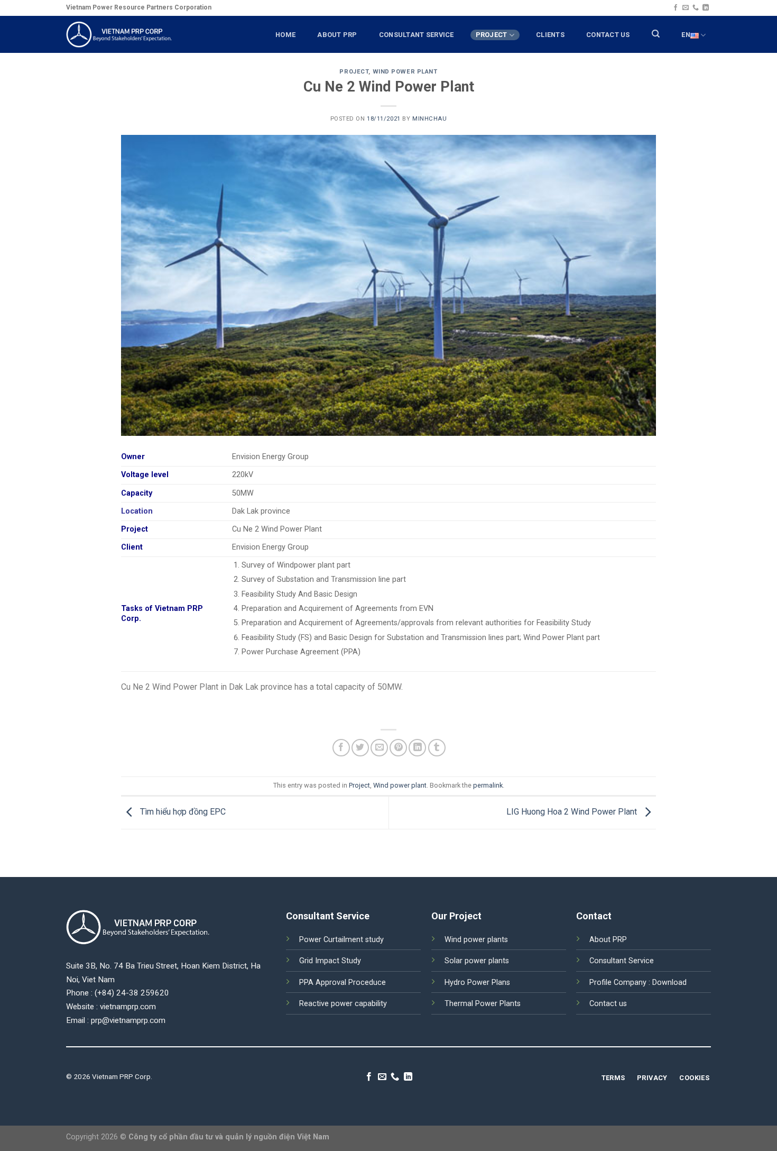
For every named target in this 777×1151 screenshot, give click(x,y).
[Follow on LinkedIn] (705, 8)
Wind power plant (405, 71)
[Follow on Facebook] (675, 8)
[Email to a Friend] (379, 747)
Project (491, 35)
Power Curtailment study (341, 939)
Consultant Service (621, 960)
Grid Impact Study (330, 960)
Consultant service (416, 35)
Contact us (608, 1003)
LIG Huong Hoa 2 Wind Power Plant (572, 812)
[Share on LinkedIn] (417, 747)
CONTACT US (608, 35)
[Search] (655, 34)
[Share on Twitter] (360, 747)
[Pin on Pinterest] (398, 747)
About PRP (337, 35)
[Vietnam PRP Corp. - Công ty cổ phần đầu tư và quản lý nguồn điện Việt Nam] (119, 34)
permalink (488, 785)
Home (285, 35)
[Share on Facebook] (341, 747)
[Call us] (695, 8)
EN (685, 35)
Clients (550, 35)
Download (669, 982)
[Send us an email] (685, 8)
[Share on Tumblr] (437, 747)
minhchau (429, 118)
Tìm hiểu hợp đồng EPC (182, 812)
